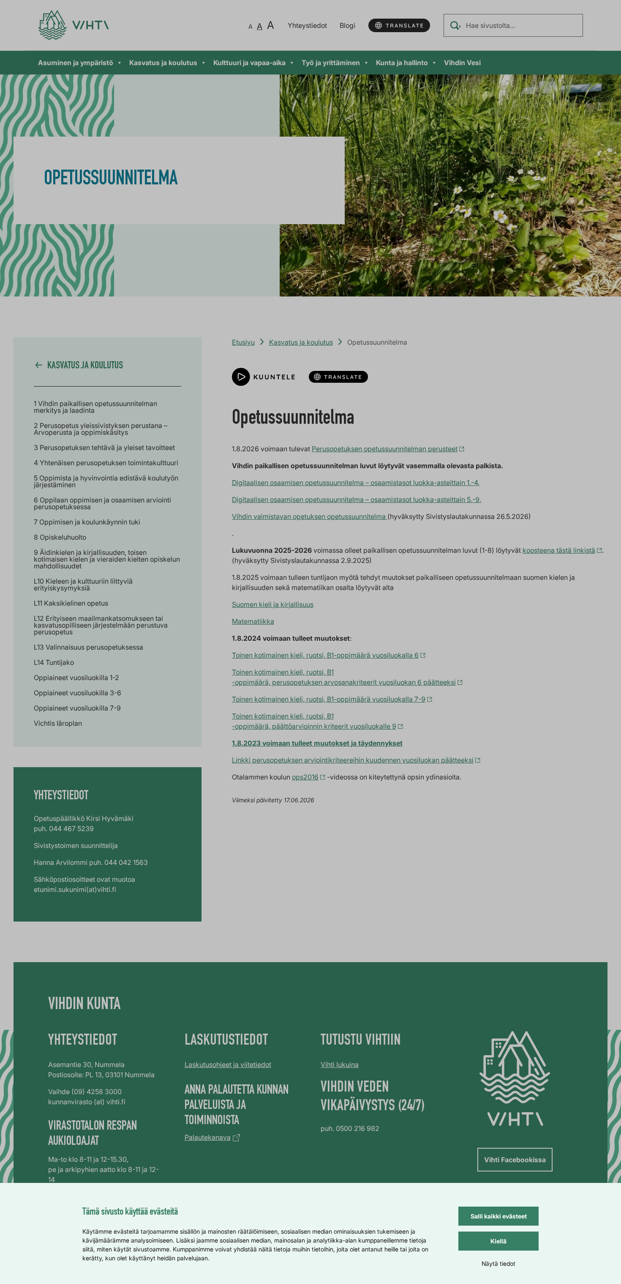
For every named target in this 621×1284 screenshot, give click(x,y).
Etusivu (243, 342)
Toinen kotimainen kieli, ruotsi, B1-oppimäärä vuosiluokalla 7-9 (328, 699)
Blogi (347, 25)
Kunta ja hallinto (402, 62)
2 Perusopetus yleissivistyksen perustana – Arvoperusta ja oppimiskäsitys (100, 428)
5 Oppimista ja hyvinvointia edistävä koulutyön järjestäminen (106, 481)
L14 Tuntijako (54, 662)
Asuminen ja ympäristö (75, 62)
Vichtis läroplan (58, 723)
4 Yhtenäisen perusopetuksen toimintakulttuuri (106, 462)
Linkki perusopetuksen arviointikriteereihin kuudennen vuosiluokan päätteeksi (353, 760)
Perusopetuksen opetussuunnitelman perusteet (385, 448)
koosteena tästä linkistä (559, 550)
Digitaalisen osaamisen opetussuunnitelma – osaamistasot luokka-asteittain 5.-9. (356, 499)
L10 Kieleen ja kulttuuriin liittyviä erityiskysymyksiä (83, 584)
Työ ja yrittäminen (331, 62)
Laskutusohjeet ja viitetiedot (228, 1064)
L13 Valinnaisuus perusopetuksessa (88, 647)
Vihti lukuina (340, 1064)
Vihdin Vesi (462, 62)
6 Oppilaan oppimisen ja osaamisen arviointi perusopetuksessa (102, 503)
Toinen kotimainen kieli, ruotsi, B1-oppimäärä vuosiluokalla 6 (325, 655)
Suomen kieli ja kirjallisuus (272, 604)
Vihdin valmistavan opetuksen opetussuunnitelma (309, 516)
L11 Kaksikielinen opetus (71, 603)
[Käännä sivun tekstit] (399, 25)
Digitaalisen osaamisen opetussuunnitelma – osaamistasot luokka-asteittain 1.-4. (355, 482)
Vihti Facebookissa (515, 1159)
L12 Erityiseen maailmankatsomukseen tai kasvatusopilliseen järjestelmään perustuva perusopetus (101, 625)
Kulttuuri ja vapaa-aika (249, 62)
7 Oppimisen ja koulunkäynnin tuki (87, 522)
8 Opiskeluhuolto (60, 537)
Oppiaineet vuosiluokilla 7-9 (77, 708)
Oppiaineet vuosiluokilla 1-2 (76, 677)
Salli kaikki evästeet (499, 1216)
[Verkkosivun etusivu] (73, 25)
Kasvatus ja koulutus (163, 62)
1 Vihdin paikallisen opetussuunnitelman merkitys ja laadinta (95, 406)
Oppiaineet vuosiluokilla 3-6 (77, 693)
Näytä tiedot (498, 1263)
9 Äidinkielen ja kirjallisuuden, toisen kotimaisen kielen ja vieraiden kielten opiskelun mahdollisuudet (107, 559)
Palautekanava (208, 1137)
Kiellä (498, 1241)
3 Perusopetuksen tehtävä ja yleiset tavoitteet (104, 447)
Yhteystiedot (307, 25)
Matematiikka (253, 621)
